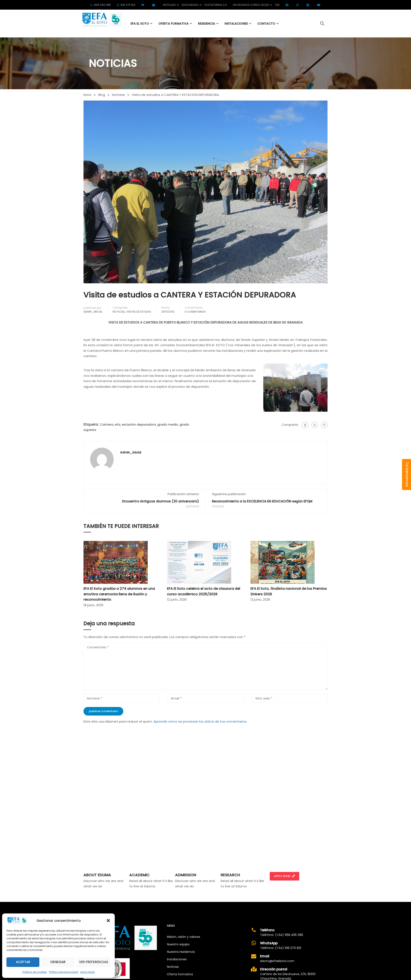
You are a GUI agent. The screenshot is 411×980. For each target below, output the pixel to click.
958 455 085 (102, 5)
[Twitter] (314, 425)
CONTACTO (266, 23)
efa (117, 424)
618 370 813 (128, 5)
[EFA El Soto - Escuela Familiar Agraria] (101, 19)
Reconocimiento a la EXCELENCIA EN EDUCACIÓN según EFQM (262, 501)
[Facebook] (305, 425)
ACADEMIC (139, 875)
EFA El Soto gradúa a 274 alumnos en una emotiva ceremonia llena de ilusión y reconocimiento (119, 594)
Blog (101, 94)
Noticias (169, 5)
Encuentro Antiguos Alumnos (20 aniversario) (160, 501)
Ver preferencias (93, 962)
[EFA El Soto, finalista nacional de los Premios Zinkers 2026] (282, 562)
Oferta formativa (180, 974)
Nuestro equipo (178, 944)
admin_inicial (92, 311)
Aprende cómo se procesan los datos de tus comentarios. (200, 721)
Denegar (58, 962)
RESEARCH (230, 875)
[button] (108, 920)
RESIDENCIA (206, 23)
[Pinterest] (324, 425)
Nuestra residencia (181, 952)
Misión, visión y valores (183, 937)
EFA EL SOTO (140, 23)
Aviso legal (87, 972)
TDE (277, 5)
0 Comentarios (195, 311)
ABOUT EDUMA (97, 875)
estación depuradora (139, 424)
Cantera (106, 424)
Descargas (190, 5)
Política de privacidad (63, 972)
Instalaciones (177, 959)
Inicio (87, 94)
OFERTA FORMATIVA (173, 23)
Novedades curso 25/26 (251, 5)
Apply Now (282, 876)
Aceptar (23, 962)
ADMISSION (185, 875)
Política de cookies (34, 972)
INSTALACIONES (236, 23)
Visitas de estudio (138, 311)
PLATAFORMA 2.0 (215, 5)
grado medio (167, 424)
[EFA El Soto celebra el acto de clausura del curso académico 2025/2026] (199, 562)
